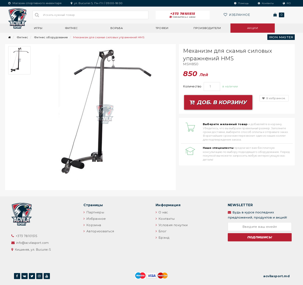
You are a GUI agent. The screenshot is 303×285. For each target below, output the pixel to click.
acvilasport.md (276, 276)
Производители (207, 28)
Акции (252, 28)
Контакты (267, 3)
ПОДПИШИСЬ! (259, 237)
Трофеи (162, 28)
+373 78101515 (183, 15)
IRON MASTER (281, 37)
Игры (38, 28)
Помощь (243, 3)
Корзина (93, 225)
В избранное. (276, 98)
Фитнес (71, 28)
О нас (162, 212)
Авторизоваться (99, 231)
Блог (162, 231)
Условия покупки (172, 225)
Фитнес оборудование (51, 37)
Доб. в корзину (221, 102)
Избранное (95, 219)
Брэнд (163, 238)
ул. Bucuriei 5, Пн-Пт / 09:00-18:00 (97, 3)
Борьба (116, 28)
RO (288, 3)
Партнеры (94, 212)
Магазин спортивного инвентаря (36, 3)
